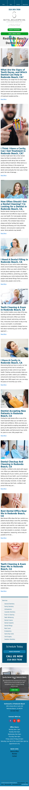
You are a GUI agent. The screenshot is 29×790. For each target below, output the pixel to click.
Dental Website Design (16, 784)
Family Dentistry (9, 606)
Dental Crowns (8, 620)
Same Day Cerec (9, 634)
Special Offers (14, 751)
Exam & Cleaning (9, 614)
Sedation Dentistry (9, 639)
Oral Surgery (8, 636)
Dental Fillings (8, 625)
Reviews (14, 753)
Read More (3, 99)
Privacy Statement (21, 782)
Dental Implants (9, 623)
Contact (14, 756)
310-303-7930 (14, 9)
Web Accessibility (7, 784)
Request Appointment (14, 29)
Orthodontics (8, 609)
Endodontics (7, 631)
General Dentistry (9, 604)
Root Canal (7, 628)
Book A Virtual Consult (14, 33)
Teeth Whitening (9, 617)
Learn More (14, 689)
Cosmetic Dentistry (9, 612)
